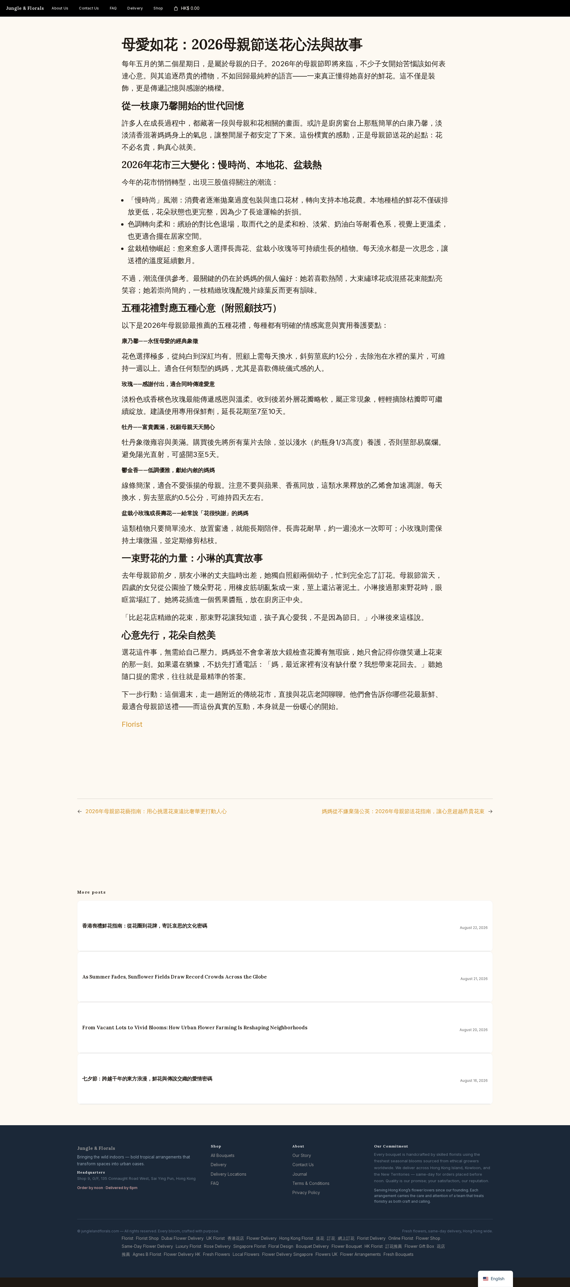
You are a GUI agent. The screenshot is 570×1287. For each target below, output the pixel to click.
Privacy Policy (306, 1192)
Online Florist (400, 1238)
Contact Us (303, 1164)
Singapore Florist (249, 1246)
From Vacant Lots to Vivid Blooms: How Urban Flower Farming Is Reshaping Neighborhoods (195, 1027)
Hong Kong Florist (296, 1238)
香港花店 (235, 1238)
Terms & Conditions (311, 1183)
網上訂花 (346, 1238)
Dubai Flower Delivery (183, 1238)
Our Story (301, 1155)
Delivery (219, 1164)
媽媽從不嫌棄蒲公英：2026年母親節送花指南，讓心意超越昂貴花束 (403, 811)
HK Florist (374, 1246)
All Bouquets (223, 1155)
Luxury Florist (188, 1246)
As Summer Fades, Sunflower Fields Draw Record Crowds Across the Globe (174, 976)
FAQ (215, 1183)
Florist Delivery (371, 1238)
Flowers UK (327, 1254)
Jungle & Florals (25, 8)
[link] (186, 8)
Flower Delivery (262, 1238)
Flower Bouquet (347, 1246)
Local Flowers (246, 1254)
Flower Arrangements (360, 1254)
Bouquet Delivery (312, 1246)
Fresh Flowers (216, 1254)
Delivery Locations (228, 1174)
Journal (299, 1174)
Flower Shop (428, 1238)
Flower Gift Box (419, 1246)
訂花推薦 (393, 1246)
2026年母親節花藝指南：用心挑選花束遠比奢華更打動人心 (156, 811)
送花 (320, 1238)
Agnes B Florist (147, 1254)
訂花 (331, 1238)
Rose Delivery (217, 1246)
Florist (132, 724)
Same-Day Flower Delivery (147, 1246)
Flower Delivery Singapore (287, 1254)
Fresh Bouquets (399, 1254)
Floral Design (280, 1246)
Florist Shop (147, 1238)
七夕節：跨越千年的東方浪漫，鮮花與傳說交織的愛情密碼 (147, 1078)
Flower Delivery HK (182, 1254)
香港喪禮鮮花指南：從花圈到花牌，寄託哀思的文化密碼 (144, 925)
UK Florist (215, 1238)
